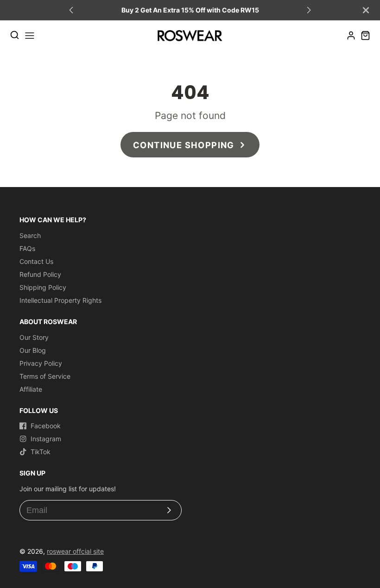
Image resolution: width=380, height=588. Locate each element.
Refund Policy (40, 274)
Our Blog (32, 350)
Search (30, 235)
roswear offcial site (75, 551)
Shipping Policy (42, 287)
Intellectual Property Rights (60, 300)
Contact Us (36, 261)
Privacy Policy (40, 363)
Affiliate (30, 389)
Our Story (34, 337)
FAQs (27, 248)
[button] (309, 10)
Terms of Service (44, 376)
